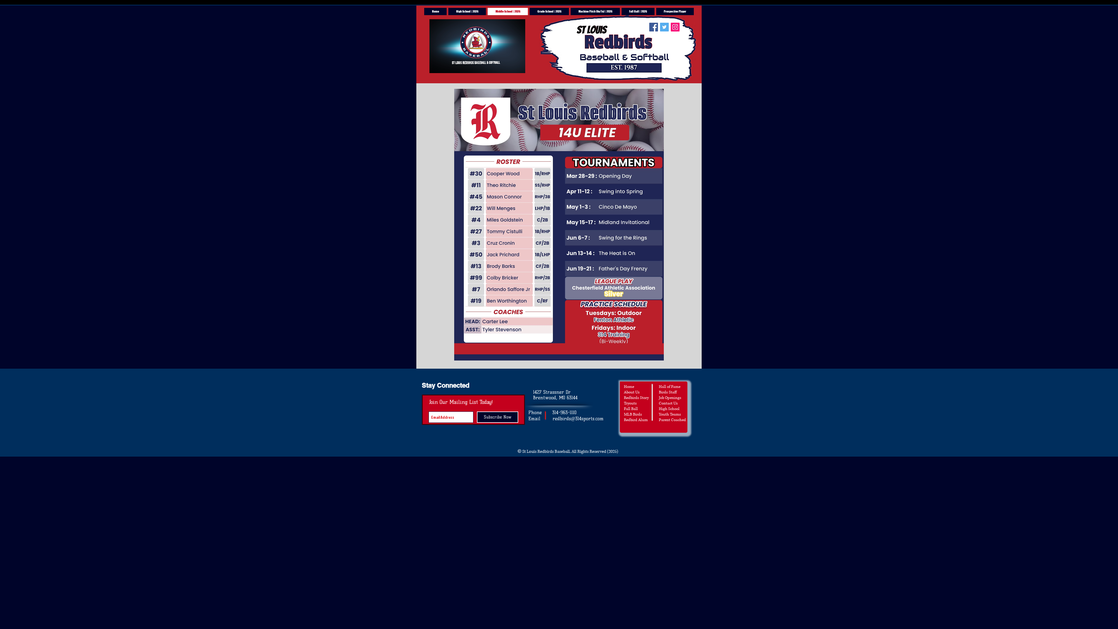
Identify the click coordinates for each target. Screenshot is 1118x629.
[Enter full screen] (517, 65)
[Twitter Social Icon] (664, 27)
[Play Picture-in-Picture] (507, 65)
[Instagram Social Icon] (675, 27)
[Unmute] (447, 65)
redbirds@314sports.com (578, 418)
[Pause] (437, 65)
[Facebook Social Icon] (653, 27)
